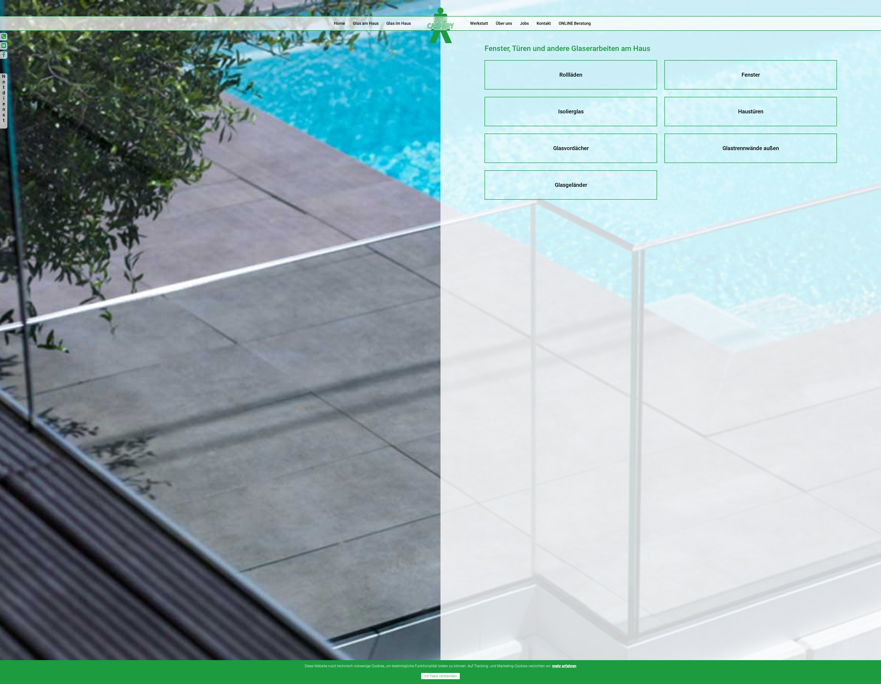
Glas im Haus (398, 23)
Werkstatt (479, 23)
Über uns (504, 23)
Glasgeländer (571, 185)
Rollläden (570, 75)
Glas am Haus (366, 23)
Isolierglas (571, 111)
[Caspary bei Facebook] (3, 55)
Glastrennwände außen (750, 148)
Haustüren (750, 111)
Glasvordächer (571, 148)
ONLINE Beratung (575, 23)
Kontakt (544, 23)
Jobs (524, 23)
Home (339, 23)
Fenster (751, 75)
